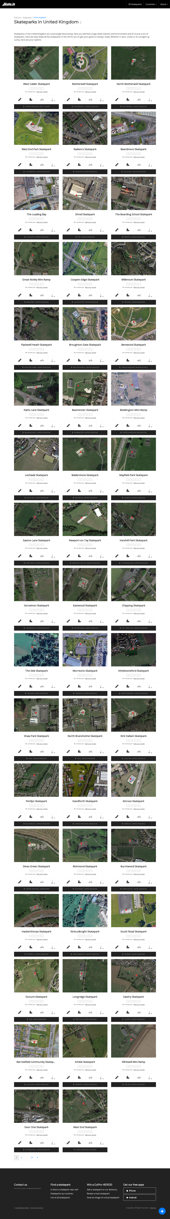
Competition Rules (22, 1208)
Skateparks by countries (62, 1193)
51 (33, 1157)
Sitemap (153, 1208)
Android (132, 1197)
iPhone (132, 1190)
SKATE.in (17, 17)
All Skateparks (135, 4)
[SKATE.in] (8, 4)
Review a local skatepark (98, 1193)
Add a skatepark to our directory (102, 1189)
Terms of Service (37, 1208)
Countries (150, 4)
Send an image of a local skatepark (103, 1197)
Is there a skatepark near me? (64, 1189)
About (163, 4)
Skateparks (27, 17)
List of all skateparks (60, 1197)
